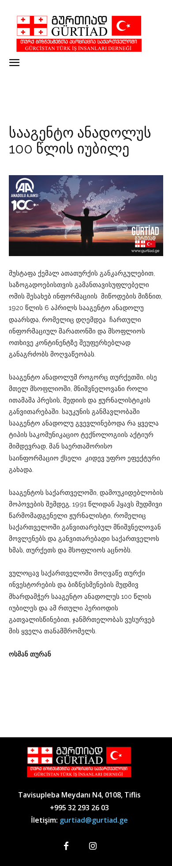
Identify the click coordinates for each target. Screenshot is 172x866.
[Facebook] (66, 846)
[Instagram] (93, 846)
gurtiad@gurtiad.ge (94, 820)
